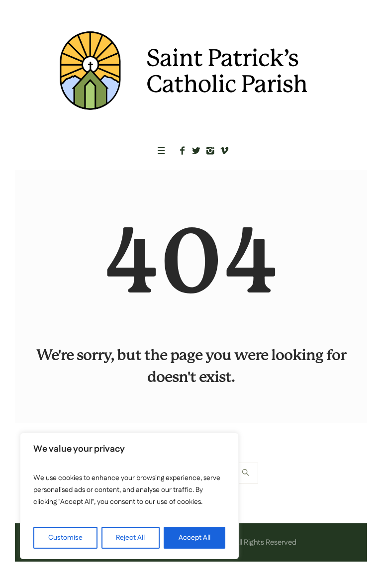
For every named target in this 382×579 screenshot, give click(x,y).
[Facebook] (183, 151)
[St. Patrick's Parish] (191, 70)
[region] (129, 496)
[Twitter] (196, 151)
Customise (65, 538)
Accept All (194, 538)
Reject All (130, 538)
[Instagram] (210, 151)
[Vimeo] (224, 151)
